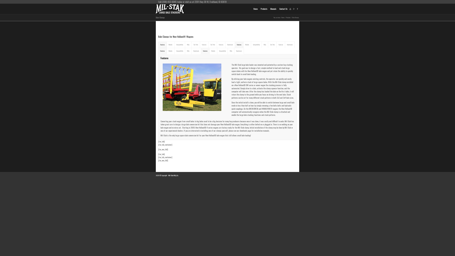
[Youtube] (290, 9)
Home (282, 17)
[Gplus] (294, 9)
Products (288, 17)
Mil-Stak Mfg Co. (173, 175)
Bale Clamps (160, 17)
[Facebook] (297, 9)
